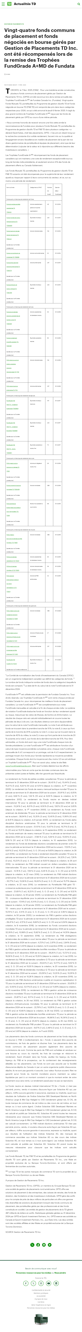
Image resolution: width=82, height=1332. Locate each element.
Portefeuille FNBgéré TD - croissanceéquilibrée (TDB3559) (12, 426)
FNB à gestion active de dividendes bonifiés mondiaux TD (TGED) (14, 538)
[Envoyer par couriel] (50, 1245)
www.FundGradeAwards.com (18, 766)
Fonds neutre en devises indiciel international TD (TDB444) (13, 235)
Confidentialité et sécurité (41, 1290)
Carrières (41, 1302)
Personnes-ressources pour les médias (33, 1273)
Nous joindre (60, 1273)
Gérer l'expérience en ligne (41, 1305)
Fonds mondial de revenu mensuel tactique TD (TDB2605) (13, 221)
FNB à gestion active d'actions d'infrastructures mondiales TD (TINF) (13, 636)
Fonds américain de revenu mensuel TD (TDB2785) (12, 288)
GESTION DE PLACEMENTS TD (14, 24)
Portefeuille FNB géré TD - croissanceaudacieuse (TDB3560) (12, 404)
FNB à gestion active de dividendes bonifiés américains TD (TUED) (13, 650)
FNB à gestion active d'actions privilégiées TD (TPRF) (13, 467)
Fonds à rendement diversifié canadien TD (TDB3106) (13, 342)
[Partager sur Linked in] (44, 1245)
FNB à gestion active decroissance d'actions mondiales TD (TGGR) (13, 614)
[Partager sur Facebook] (38, 1245)
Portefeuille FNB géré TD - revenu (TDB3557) (11, 448)
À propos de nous (41, 1299)
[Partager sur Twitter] (32, 1245)
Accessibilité (41, 1296)
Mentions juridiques (41, 1293)
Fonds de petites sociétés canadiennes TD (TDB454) (13, 208)
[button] (3, 4)
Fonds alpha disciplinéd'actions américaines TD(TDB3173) (13, 266)
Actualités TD (25, 4)
